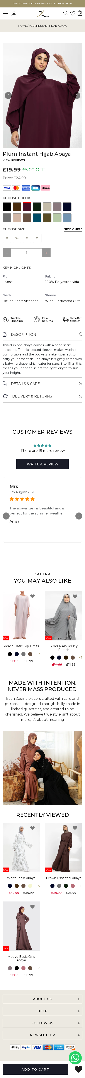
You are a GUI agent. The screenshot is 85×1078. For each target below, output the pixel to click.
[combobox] (65, 14)
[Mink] (17, 218)
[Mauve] (57, 207)
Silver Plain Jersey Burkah (64, 648)
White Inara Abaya (21, 878)
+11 (80, 886)
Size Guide (73, 229)
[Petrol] (37, 218)
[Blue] (67, 218)
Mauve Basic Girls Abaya (21, 958)
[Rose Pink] (73, 886)
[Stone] (47, 207)
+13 (37, 654)
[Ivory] (30, 886)
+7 (80, 658)
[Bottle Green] (37, 207)
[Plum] (27, 207)
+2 (38, 968)
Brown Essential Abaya (63, 878)
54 (17, 238)
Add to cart (35, 1069)
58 (37, 238)
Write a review (42, 464)
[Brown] (17, 207)
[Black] (7, 207)
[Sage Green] (57, 218)
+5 (38, 886)
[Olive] (47, 218)
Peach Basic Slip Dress (21, 646)
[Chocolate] (66, 658)
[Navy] (67, 207)
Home (22, 25)
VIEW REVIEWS (14, 160)
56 (27, 238)
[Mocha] (27, 218)
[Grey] (7, 218)
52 (6, 238)
